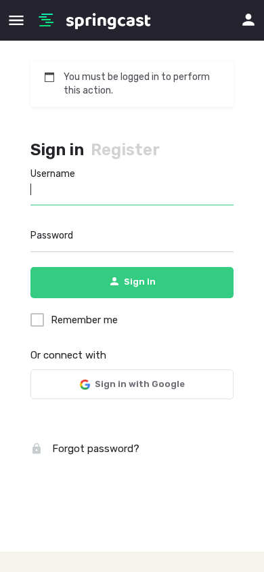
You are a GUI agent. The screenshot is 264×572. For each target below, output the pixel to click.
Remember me (84, 320)
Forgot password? (94, 449)
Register (125, 149)
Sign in (57, 149)
